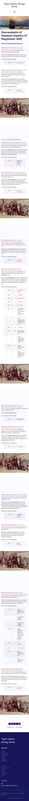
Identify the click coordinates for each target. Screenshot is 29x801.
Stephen (8, 50)
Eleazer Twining (8, 47)
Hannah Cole (14, 240)
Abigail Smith (16, 524)
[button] (14, 12)
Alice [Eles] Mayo (8, 405)
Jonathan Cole (18, 142)
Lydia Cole (6, 172)
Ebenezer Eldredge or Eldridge (11, 669)
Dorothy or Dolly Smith (9, 70)
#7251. (19, 517)
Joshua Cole (13, 172)
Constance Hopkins (14, 144)
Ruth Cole (8, 49)
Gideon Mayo (16, 405)
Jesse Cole (11, 142)
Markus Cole (13, 268)
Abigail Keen (7, 240)
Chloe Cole (6, 268)
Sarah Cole (17, 426)
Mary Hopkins (15, 526)
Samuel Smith (8, 526)
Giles (21, 526)
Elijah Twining (15, 47)
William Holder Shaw (9, 426)
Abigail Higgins (19, 70)
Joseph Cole (7, 241)
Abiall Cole (13, 494)
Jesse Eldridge (7, 592)
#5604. (19, 164)
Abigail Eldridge (8, 524)
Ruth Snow (14, 49)
